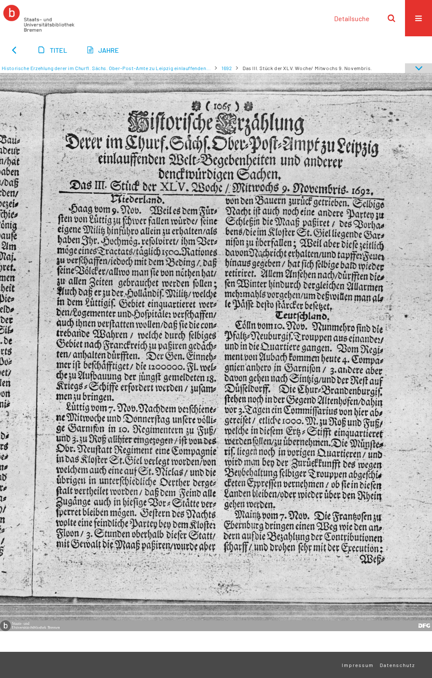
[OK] (391, 18)
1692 (226, 68)
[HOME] (39, 18)
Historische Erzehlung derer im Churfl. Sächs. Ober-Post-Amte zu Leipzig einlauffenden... (106, 68)
